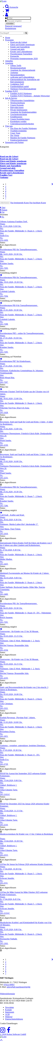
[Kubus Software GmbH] (3, 1037)
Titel (3, 207)
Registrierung (10, 28)
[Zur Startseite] (3, 1)
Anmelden (10, 24)
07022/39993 (9, 985)
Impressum (9, 1012)
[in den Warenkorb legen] (1, 275)
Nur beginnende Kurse (19, 203)
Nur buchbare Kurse (37, 203)
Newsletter (9, 1007)
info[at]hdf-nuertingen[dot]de (18, 987)
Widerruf (8, 1017)
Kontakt (8, 1010)
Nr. (2, 217)
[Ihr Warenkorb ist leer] (7, 11)
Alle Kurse (5, 203)
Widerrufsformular (7, 994)
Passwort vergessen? (13, 26)
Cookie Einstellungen (8, 1023)
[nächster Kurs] (52, 184)
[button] (6, 15)
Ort (2, 212)
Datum (4, 210)
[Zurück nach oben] (1, 1041)
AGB (7, 1014)
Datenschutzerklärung (14, 1019)
